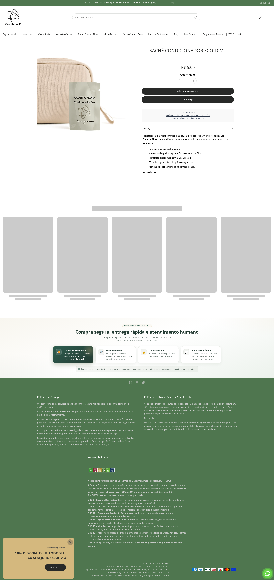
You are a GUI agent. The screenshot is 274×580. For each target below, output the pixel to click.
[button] (188, 91)
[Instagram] (260, 3)
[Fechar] (70, 542)
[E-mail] (265, 3)
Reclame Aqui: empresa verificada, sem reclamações (188, 115)
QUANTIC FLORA (160, 563)
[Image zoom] (84, 95)
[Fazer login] (260, 17)
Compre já (188, 99)
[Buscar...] (196, 17)
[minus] (182, 81)
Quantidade (188, 74)
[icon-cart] (267, 17)
